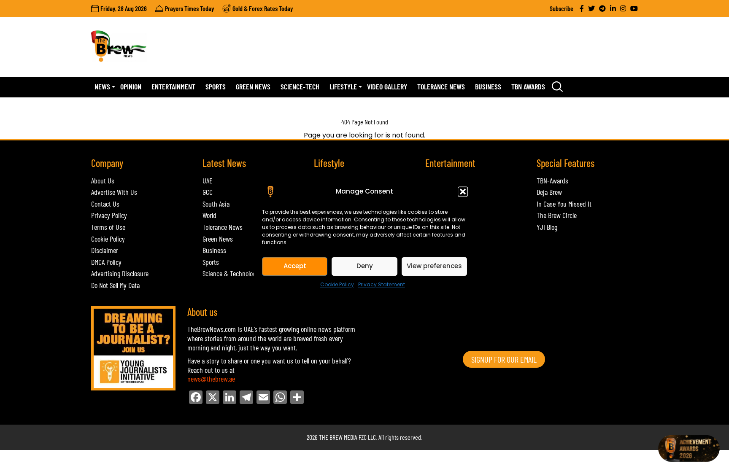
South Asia (216, 203)
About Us (102, 180)
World (209, 215)
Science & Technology (230, 273)
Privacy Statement (381, 284)
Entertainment (173, 86)
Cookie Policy (337, 284)
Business (488, 86)
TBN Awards (528, 86)
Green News (253, 86)
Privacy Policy (109, 215)
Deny (364, 265)
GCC (207, 191)
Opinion (130, 86)
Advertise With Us (114, 191)
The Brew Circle (557, 215)
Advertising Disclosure (119, 273)
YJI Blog (547, 226)
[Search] (557, 86)
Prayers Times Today (189, 8)
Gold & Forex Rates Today (262, 8)
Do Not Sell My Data (115, 285)
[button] (463, 191)
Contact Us (105, 203)
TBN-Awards (552, 180)
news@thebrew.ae (211, 378)
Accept (295, 265)
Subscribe (561, 8)
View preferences (434, 265)
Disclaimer (104, 250)
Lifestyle (343, 86)
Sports (215, 86)
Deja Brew (549, 191)
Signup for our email (504, 359)
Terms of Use (108, 226)
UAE (207, 180)
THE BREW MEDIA (338, 437)
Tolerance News (441, 86)
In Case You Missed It (564, 203)
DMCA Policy (106, 261)
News (102, 86)
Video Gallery (387, 86)
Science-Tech (300, 86)
